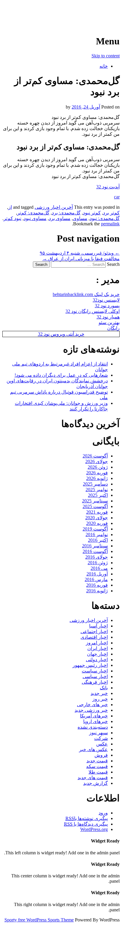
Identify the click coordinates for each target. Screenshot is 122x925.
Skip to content (106, 55)
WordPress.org (94, 829)
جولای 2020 (96, 517)
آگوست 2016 (95, 551)
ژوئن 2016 (98, 562)
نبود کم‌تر (12, 218)
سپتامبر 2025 (95, 500)
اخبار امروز (97, 642)
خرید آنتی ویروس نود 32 (61, 334)
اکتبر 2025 (98, 495)
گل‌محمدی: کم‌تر (33, 212)
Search (113, 264)
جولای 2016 (96, 556)
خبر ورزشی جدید (91, 710)
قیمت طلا (98, 771)
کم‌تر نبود (92, 212)
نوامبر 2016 (97, 534)
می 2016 (99, 568)
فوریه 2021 (97, 512)
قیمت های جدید (93, 777)
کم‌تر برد (111, 212)
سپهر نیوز (98, 732)
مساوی (80, 218)
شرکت (101, 738)
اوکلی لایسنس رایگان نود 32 (92, 311)
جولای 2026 (96, 461)
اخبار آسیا (98, 625)
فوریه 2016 (97, 585)
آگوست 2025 (95, 506)
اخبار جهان (97, 653)
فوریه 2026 (97, 472)
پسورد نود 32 (107, 305)
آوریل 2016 (97, 573)
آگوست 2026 (95, 455)
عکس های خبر (93, 749)
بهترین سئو (109, 322)
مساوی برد (59, 218)
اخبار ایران (97, 648)
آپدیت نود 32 (108, 186)
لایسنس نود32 (106, 300)
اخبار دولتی (97, 659)
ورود (103, 812)
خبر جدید (99, 693)
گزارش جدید (95, 783)
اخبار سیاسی (95, 676)
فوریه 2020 (97, 523)
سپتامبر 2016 (95, 545)
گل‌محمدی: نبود (105, 218)
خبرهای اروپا (95, 721)
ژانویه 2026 (97, 478)
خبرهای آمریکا (94, 715)
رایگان (113, 328)
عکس (102, 743)
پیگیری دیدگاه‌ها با (86, 824)
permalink (110, 223)
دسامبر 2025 (95, 483)
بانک (104, 687)
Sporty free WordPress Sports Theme (39, 919)
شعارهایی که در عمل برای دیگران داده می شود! (61, 375)
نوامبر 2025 (97, 489)
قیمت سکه (97, 766)
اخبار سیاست (95, 670)
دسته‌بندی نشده (93, 727)
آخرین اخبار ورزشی (81, 12)
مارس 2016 (96, 579)
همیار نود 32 (108, 316)
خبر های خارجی (92, 704)
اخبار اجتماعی (94, 631)
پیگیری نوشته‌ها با (86, 818)
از (10, 207)
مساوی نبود (35, 218)
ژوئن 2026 (98, 467)
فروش (101, 755)
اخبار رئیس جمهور (90, 665)
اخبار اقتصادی (94, 637)
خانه (103, 66)
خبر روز (100, 698)
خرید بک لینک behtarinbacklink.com (86, 294)
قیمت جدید (97, 760)
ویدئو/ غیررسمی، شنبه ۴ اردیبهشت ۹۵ (80, 252)
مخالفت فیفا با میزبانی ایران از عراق (81, 258)
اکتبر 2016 (98, 540)
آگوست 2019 (95, 528)
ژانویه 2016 (97, 590)
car (117, 196)
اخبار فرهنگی (95, 682)
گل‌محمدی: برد (66, 212)
